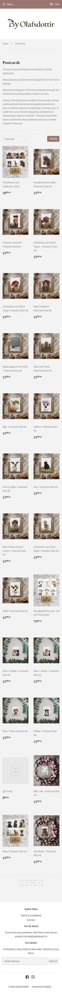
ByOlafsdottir (22, 986)
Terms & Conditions (31, 915)
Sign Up (53, 961)
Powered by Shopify (41, 986)
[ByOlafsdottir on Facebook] (27, 977)
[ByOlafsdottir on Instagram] (33, 977)
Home (5, 43)
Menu (10, 4)
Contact (31, 920)
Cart (56, 4)
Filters (53, 139)
